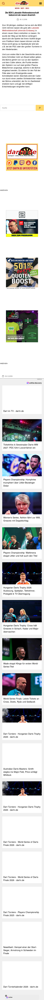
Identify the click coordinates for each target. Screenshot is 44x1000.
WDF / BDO (25, 8)
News (17, 8)
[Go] (40, 108)
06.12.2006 (23, 19)
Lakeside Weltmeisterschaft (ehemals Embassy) (20, 29)
